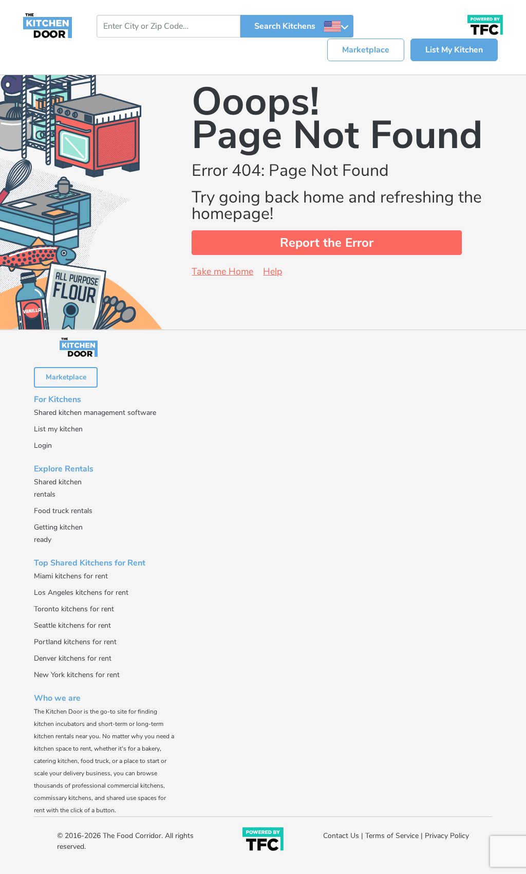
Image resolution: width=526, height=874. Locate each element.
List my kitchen (58, 429)
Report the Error (326, 242)
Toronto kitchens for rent (74, 609)
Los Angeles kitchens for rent (81, 592)
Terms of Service (392, 836)
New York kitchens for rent (77, 675)
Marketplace (365, 50)
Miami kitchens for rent (71, 576)
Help (272, 271)
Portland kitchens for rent (75, 642)
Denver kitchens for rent (72, 658)
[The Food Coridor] (485, 23)
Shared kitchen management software (95, 412)
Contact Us (341, 836)
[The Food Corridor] (263, 841)
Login (43, 445)
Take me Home (222, 271)
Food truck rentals (63, 511)
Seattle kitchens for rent (72, 625)
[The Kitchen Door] (47, 25)
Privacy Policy (447, 836)
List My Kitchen (454, 50)
